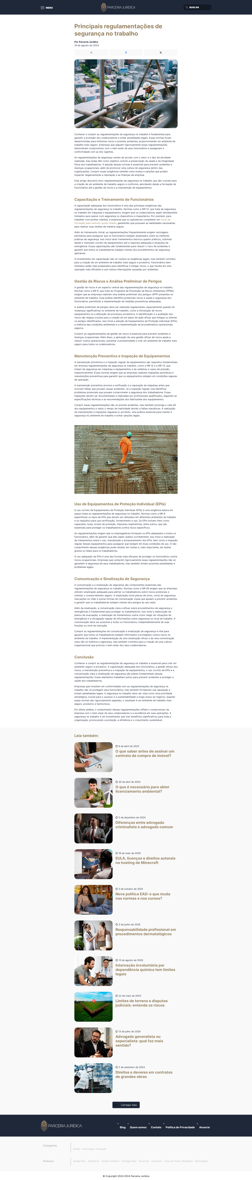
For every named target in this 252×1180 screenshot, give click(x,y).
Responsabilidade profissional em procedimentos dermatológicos (146, 931)
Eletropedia (201, 1161)
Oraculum (156, 1161)
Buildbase (187, 1161)
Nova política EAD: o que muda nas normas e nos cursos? (143, 896)
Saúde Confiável (110, 1161)
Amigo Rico (79, 1161)
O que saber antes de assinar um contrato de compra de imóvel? (145, 753)
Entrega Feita (129, 1161)
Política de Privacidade (180, 1127)
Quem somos (138, 1127)
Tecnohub (143, 1161)
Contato (156, 1127)
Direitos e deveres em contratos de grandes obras (144, 1074)
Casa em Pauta (172, 1161)
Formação (101, 1148)
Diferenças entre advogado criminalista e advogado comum (144, 824)
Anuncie (204, 1127)
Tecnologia (88, 1148)
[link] (62, 1125)
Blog (123, 1127)
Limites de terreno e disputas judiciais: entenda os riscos (142, 1003)
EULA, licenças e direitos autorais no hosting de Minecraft (145, 860)
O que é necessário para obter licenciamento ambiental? (142, 789)
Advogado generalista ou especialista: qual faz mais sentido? (139, 1040)
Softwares (93, 1161)
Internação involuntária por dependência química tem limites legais (145, 969)
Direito (76, 1148)
